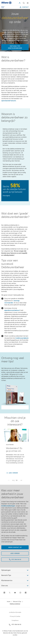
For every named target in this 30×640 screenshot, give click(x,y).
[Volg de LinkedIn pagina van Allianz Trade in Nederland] (4, 593)
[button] (20, 3)
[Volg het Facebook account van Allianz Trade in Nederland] (26, 593)
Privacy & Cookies (15, 616)
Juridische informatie (15, 612)
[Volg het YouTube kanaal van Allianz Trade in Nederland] (15, 593)
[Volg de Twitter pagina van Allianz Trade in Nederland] (10, 593)
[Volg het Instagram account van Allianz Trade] (20, 593)
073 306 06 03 (16, 624)
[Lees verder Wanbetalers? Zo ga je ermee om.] (15, 435)
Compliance (15, 620)
